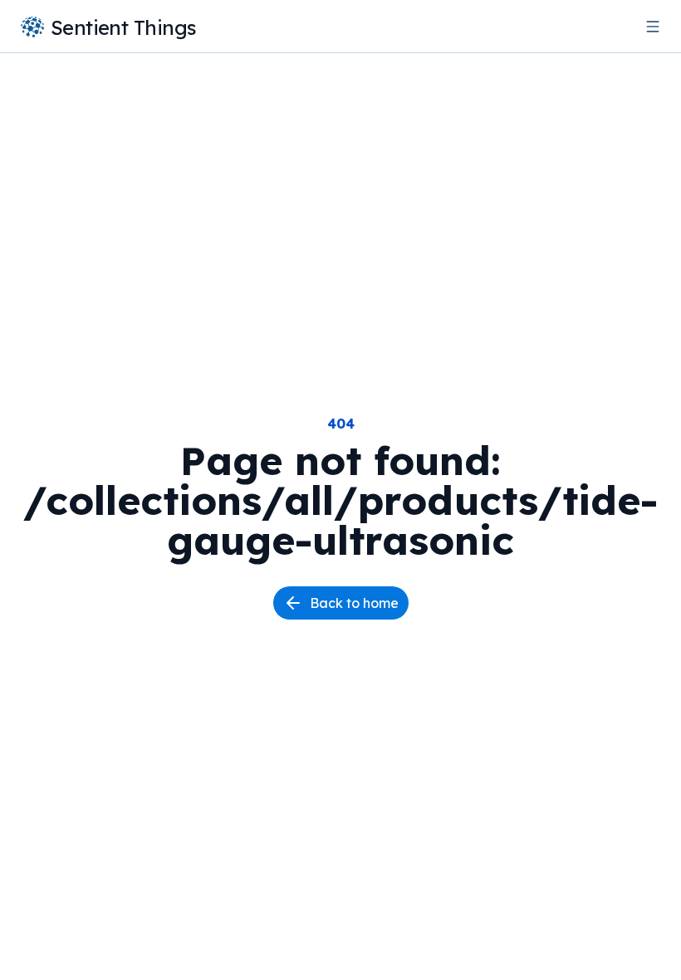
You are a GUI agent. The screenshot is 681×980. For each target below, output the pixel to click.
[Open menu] (652, 26)
